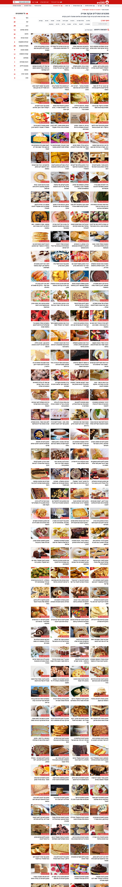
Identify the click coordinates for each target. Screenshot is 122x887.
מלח (88, 20)
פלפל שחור (81, 20)
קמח (41, 20)
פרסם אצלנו (43, 2)
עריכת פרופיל (37, 5)
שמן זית (66, 20)
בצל (75, 24)
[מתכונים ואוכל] (102, 2)
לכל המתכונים (56, 5)
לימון (81, 24)
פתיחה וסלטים (88, 5)
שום (53, 20)
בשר (106, 5)
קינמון (51, 24)
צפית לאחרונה (27, 5)
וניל (64, 24)
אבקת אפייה (85, 9)
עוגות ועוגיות (76, 5)
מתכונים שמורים (17, 5)
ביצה (72, 20)
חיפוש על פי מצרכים (95, 9)
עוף (99, 5)
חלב (58, 24)
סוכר (59, 20)
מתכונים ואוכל (105, 9)
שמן (69, 24)
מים (47, 20)
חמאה (88, 24)
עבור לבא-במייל (55, 2)
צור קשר (34, 2)
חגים (66, 5)
